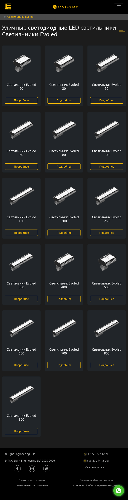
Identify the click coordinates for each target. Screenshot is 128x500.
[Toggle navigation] (118, 7)
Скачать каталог (96, 467)
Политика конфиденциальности (96, 479)
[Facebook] (17, 468)
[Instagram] (32, 468)
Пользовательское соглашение (32, 485)
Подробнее (21, 100)
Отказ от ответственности (32, 479)
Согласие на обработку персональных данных (96, 485)
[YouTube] (46, 468)
